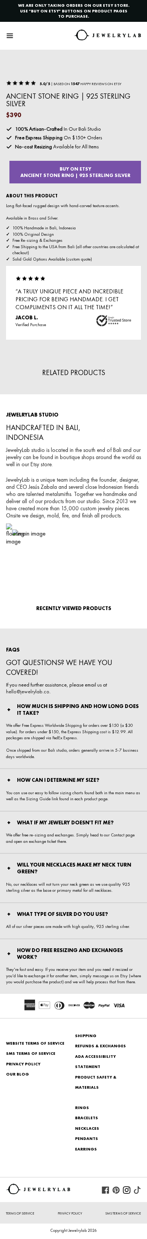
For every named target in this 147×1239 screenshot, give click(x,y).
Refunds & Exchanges (100, 1045)
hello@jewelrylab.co (27, 691)
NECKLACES (87, 1128)
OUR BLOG (17, 1074)
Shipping (85, 1035)
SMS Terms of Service (30, 1053)
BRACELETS (86, 1117)
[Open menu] (10, 36)
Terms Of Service (20, 1213)
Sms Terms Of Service (123, 1213)
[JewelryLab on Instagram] (126, 1190)
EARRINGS (86, 1149)
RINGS (82, 1107)
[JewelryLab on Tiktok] (137, 1190)
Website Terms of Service (35, 1043)
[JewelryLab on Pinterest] (116, 1190)
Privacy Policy (23, 1064)
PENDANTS (86, 1138)
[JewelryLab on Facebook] (105, 1190)
